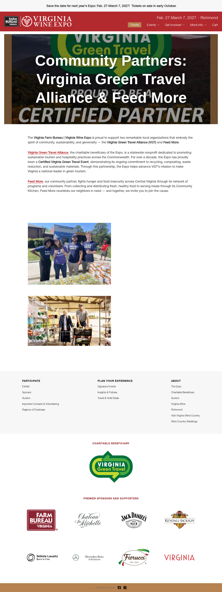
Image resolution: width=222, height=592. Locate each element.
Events (151, 25)
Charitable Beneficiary (182, 392)
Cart (215, 25)
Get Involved (173, 25)
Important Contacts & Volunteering (40, 403)
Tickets (134, 25)
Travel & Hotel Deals (108, 398)
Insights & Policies (107, 392)
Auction (26, 398)
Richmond (176, 409)
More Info (196, 25)
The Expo (176, 386)
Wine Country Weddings (184, 421)
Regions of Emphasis (33, 409)
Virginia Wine (178, 403)
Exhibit (25, 386)
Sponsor (26, 392)
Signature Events (107, 386)
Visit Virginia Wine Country (185, 415)
